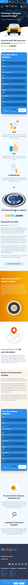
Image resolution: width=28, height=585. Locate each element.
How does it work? (13, 264)
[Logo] (11, 6)
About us (3, 570)
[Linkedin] (19, 564)
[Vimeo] (25, 564)
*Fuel (3, 78)
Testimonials (4, 574)
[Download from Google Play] (22, 1)
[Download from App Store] (12, 1)
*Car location (5, 96)
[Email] (22, 564)
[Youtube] (12, 564)
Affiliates (3, 576)
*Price (3, 102)
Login (21, 7)
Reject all (22, 583)
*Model (3, 66)
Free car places (4, 267)
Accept (16, 583)
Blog (2, 572)
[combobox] (14, 81)
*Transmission (5, 84)
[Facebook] (16, 564)
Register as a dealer (7, 556)
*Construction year (6, 72)
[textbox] (14, 81)
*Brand (3, 60)
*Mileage (4, 90)
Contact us (4, 559)
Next (22, 110)
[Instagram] (9, 564)
